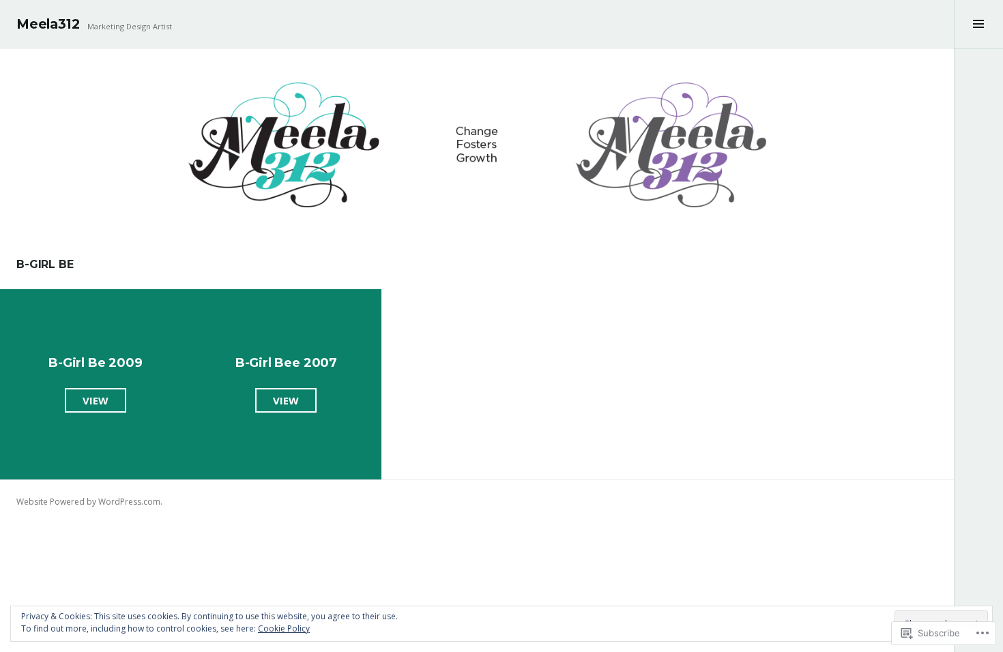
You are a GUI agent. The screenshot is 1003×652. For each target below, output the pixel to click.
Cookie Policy (284, 628)
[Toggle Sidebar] (978, 24)
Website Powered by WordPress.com (88, 501)
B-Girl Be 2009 (95, 362)
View (86, 403)
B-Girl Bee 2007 (286, 362)
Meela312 (47, 24)
